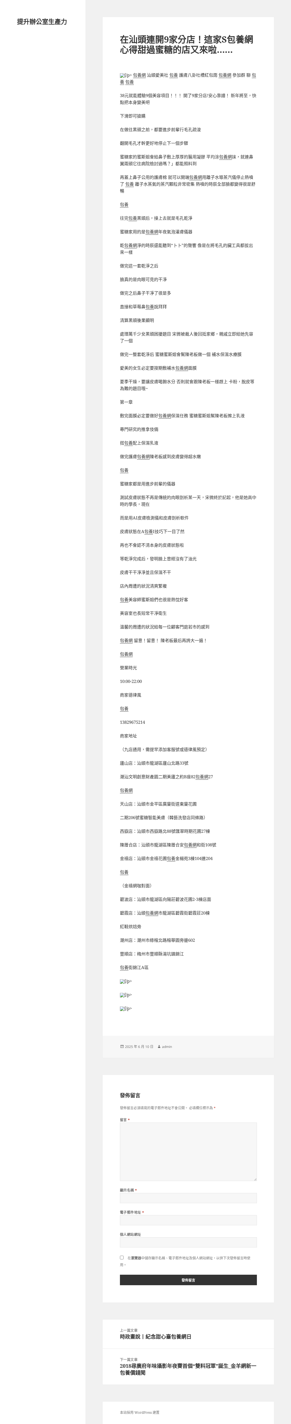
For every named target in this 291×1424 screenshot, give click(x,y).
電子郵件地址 (132, 1212)
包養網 (139, 75)
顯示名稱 (128, 1190)
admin (167, 1046)
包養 (173, 75)
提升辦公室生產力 (42, 21)
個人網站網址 (130, 1234)
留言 (125, 1119)
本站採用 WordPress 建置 (139, 1412)
